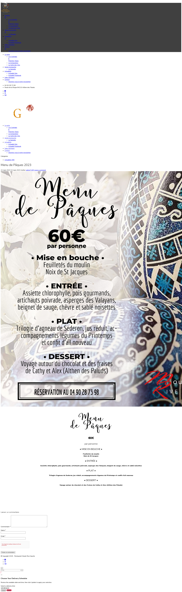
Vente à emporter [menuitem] (10, 31)
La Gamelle (12, 69)
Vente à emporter (10, 67)
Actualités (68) (10, 160)
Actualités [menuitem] (8, 37)
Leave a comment (40, 170)
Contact (7, 80)
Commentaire (6, 527)
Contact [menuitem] (7, 48)
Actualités (8, 71)
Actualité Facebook (14, 75)
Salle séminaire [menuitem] (10, 45)
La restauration (13, 63)
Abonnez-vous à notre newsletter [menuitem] (19, 51)
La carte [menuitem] (7, 16)
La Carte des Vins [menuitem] (14, 28)
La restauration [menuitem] (13, 26)
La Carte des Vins (14, 65)
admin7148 (30, 170)
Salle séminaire (10, 78)
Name (3, 530)
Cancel (3, 590)
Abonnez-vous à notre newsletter (19, 82)
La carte (7, 55)
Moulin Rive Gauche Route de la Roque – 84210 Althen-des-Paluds (91, 501)
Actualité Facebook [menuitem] (14, 43)
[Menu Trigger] (1, 2)
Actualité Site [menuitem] (12, 40)
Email (2, 536)
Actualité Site (12, 73)
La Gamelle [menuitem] (12, 34)
